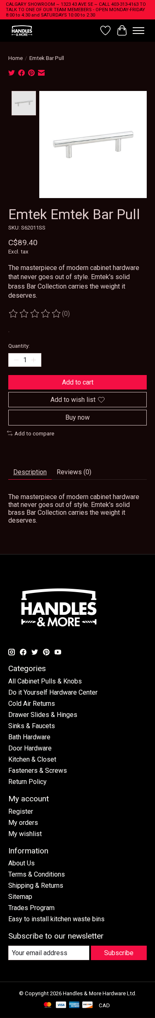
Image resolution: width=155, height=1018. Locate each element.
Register (20, 811)
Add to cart (77, 382)
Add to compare (34, 433)
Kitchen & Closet (32, 759)
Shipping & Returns (35, 885)
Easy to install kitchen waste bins (56, 919)
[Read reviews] (35, 314)
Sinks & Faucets (31, 726)
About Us (21, 863)
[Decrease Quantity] (16, 360)
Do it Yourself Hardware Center (53, 692)
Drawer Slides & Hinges (42, 715)
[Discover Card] (87, 1005)
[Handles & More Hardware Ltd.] (22, 30)
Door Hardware (30, 748)
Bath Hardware (29, 737)
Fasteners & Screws (37, 770)
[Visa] (61, 1005)
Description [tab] (30, 472)
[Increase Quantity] (33, 360)
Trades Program (31, 908)
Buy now (77, 417)
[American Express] (74, 1005)
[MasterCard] (47, 1005)
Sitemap (20, 897)
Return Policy (27, 782)
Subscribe (119, 953)
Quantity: (19, 346)
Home (15, 58)
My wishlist (25, 834)
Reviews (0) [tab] (74, 472)
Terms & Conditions (36, 874)
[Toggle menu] (138, 30)
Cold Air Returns (31, 703)
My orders (23, 823)
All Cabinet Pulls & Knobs (45, 681)
